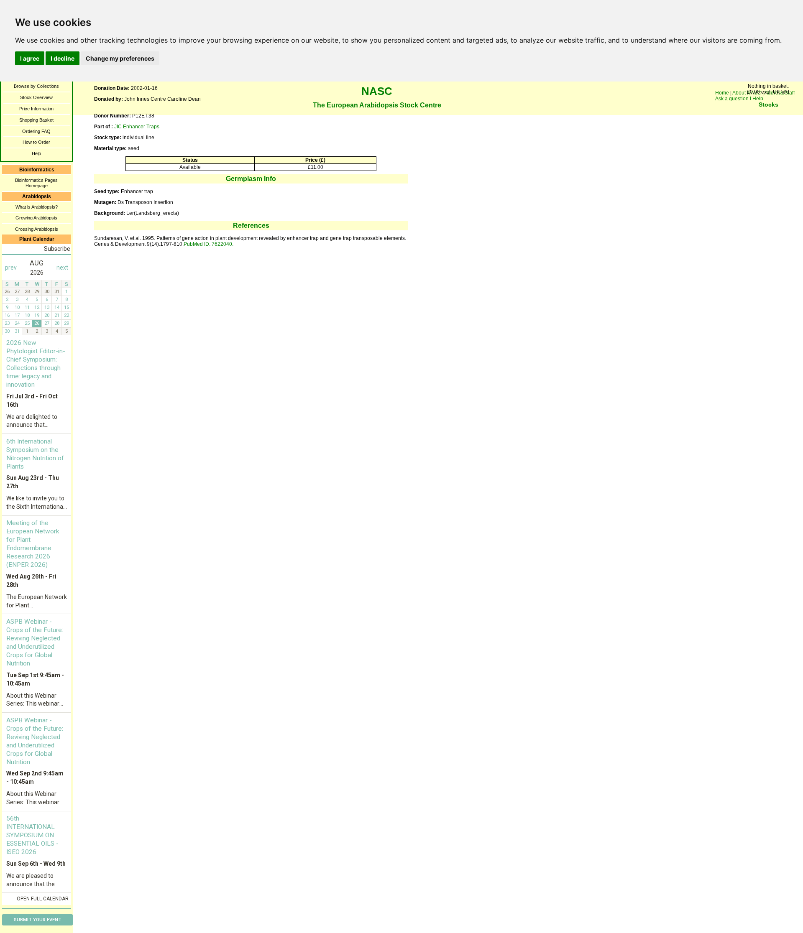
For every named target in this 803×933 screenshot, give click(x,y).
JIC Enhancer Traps (136, 127)
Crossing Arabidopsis (36, 229)
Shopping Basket (36, 119)
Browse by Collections (36, 86)
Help (36, 153)
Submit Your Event (37, 920)
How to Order (36, 142)
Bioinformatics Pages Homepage (36, 183)
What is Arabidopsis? (36, 206)
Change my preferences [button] (120, 58)
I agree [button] (29, 58)
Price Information (36, 108)
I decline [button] (62, 58)
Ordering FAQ (36, 131)
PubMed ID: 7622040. (208, 244)
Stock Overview (36, 97)
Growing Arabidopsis (36, 217)
